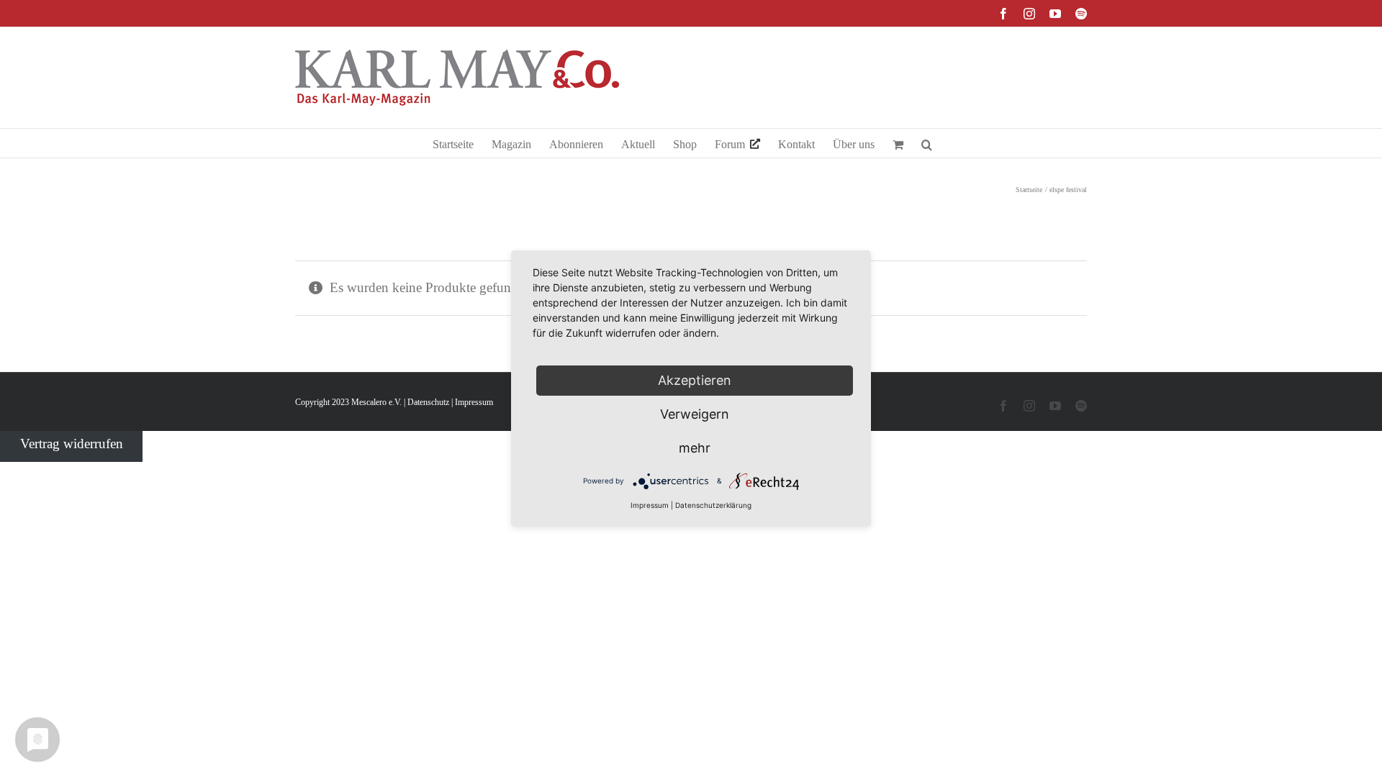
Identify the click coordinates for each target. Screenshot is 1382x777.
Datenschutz (428, 402)
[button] (926, 143)
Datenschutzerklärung (713, 505)
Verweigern (694, 414)
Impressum (474, 402)
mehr (694, 447)
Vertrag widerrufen (71, 443)
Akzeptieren (694, 380)
